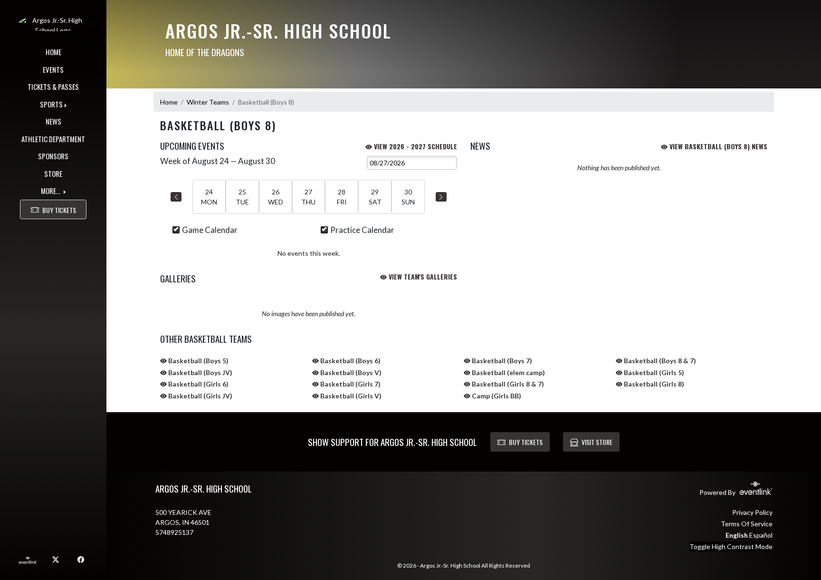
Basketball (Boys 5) (198, 361)
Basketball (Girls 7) (350, 384)
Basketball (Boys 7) (501, 361)
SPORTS (51, 104)
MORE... (51, 190)
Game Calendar (210, 230)
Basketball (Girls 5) (653, 372)
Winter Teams (208, 102)
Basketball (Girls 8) (653, 384)
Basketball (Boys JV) (199, 372)
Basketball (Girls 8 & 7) (507, 384)
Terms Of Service (747, 524)
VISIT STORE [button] (597, 442)
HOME (53, 52)
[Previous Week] (176, 197)
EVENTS (53, 69)
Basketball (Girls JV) (199, 396)
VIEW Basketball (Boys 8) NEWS (717, 146)
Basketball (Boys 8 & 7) (659, 361)
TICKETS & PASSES (53, 86)
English (737, 535)
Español (761, 535)
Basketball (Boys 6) (350, 361)
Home (169, 102)
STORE (53, 173)
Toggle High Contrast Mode (731, 546)
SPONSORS (53, 156)
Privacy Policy (752, 512)
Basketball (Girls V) (350, 396)
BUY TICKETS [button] (59, 210)
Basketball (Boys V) (350, 372)
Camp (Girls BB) (495, 396)
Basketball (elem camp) (507, 372)
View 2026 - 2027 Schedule (414, 146)
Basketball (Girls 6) (198, 384)
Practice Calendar (362, 230)
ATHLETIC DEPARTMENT (53, 139)
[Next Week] (441, 197)
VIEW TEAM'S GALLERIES (422, 276)
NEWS (53, 121)
